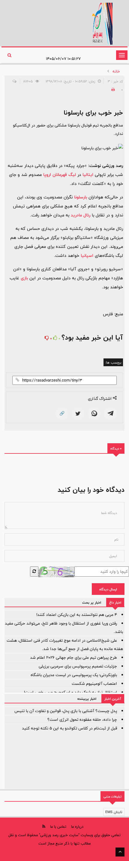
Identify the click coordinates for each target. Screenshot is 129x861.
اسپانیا (87, 255)
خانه (116, 71)
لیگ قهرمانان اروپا (59, 174)
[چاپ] (112, 90)
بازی (24, 278)
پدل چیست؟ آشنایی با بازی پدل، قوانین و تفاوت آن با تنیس (65, 710)
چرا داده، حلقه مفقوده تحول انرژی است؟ (82, 719)
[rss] (43, 826)
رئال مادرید (80, 215)
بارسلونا (80, 197)
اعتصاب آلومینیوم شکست (94, 683)
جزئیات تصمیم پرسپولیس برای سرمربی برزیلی (78, 666)
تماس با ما (58, 826)
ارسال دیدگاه (108, 589)
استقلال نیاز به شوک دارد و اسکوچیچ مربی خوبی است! (70, 692)
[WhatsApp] (94, 413)
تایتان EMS (113, 812)
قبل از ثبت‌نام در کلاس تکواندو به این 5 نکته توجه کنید (69, 728)
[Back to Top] (120, 852)
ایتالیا (87, 174)
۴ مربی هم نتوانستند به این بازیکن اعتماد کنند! (76, 614)
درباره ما (77, 826)
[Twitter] (78, 413)
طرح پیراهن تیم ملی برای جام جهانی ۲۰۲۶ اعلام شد (73, 657)
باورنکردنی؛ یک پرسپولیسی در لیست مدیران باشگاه (74, 674)
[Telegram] (110, 413)
